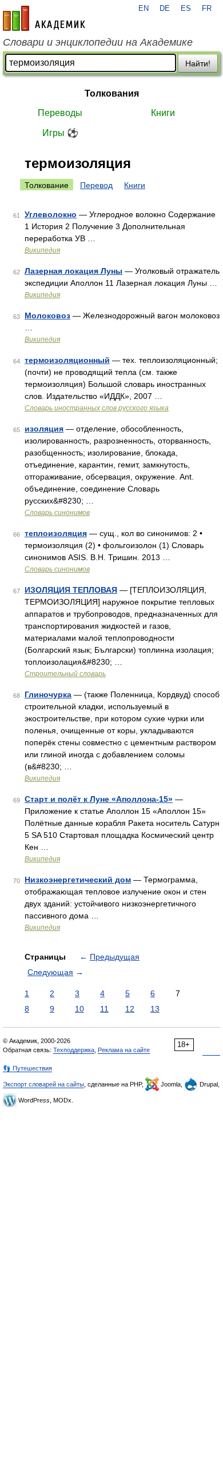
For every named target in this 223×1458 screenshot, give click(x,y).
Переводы (60, 113)
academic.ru (44, 18)
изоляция (44, 428)
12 (129, 1008)
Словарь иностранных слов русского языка (97, 408)
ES (186, 9)
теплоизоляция (56, 533)
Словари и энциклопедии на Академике (98, 42)
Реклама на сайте (124, 1049)
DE (165, 9)
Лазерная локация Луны (73, 270)
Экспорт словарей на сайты (43, 1084)
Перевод (96, 185)
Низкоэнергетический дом (78, 879)
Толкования (112, 93)
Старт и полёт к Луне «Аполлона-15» (99, 799)
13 (155, 1008)
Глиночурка (48, 694)
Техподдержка (73, 1049)
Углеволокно (51, 214)
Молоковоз (47, 315)
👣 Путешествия (27, 1068)
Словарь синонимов (57, 513)
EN (143, 9)
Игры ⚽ (60, 133)
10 (79, 1008)
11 (104, 1008)
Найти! (197, 63)
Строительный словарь (65, 674)
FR (207, 9)
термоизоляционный (67, 360)
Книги (163, 113)
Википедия (42, 250)
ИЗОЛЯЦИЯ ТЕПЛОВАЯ (71, 589)
